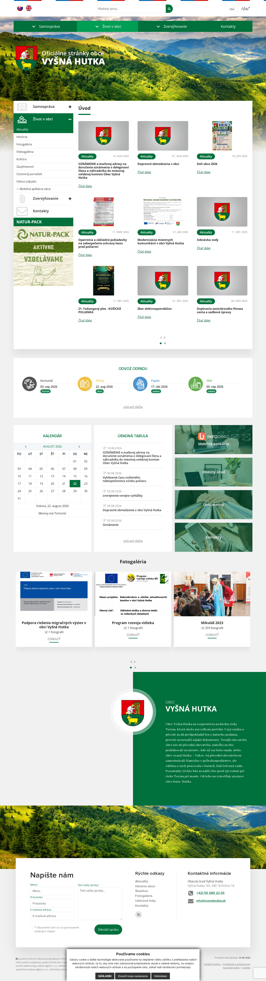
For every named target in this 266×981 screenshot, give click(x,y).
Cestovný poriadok (29, 174)
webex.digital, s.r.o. (47, 965)
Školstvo (141, 891)
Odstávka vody (207, 240)
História (21, 137)
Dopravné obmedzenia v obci (158, 164)
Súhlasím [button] (104, 976)
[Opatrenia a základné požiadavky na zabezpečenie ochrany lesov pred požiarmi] (103, 212)
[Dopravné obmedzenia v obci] (163, 136)
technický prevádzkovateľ (63, 969)
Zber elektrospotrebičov (155, 309)
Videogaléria (24, 152)
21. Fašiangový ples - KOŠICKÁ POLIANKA (99, 310)
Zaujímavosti (25, 167)
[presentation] (161, 337)
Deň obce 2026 (207, 164)
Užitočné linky (145, 901)
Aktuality (22, 129)
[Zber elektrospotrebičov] (163, 280)
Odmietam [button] (160, 976)
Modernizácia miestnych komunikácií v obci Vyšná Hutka (161, 241)
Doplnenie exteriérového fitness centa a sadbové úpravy (220, 310)
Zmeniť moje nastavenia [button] (133, 976)
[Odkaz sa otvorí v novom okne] (138, 914)
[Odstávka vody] (222, 212)
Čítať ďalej (85, 186)
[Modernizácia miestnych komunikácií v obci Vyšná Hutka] (163, 212)
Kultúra (21, 159)
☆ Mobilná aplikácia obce (33, 189)
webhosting (29, 965)
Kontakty (228, 26)
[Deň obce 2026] (222, 136)
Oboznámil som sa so (57, 929)
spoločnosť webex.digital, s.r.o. (32, 969)
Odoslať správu (108, 930)
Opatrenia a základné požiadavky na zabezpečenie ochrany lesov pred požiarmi (102, 243)
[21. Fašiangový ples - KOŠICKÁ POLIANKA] (103, 280)
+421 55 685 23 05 (210, 893)
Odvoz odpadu (26, 181)
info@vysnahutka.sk (211, 901)
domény (62, 965)
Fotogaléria (24, 144)
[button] (45, 26)
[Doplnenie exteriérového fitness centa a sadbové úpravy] (222, 280)
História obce (145, 886)
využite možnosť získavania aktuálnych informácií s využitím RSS (52, 958)
